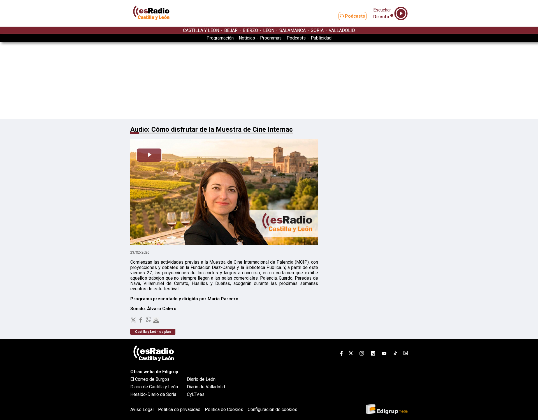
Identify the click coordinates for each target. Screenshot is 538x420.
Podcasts (354, 16)
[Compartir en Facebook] (141, 321)
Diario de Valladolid (206, 386)
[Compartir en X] (134, 321)
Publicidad (321, 38)
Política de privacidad (179, 409)
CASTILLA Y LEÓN (201, 30)
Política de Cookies (224, 409)
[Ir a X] (351, 354)
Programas (271, 38)
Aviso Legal (142, 409)
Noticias (247, 38)
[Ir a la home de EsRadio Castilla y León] (151, 24)
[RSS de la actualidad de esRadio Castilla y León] (405, 353)
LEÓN (268, 30)
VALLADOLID (342, 30)
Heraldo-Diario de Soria (153, 394)
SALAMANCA (292, 30)
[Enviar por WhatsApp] (149, 321)
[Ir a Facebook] (341, 354)
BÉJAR (231, 30)
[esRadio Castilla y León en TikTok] (395, 354)
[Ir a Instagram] (361, 354)
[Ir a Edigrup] (387, 409)
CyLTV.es (196, 394)
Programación (220, 38)
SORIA (317, 30)
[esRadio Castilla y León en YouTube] (384, 354)
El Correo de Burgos (150, 379)
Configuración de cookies (272, 409)
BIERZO (250, 30)
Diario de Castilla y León (154, 386)
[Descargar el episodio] (156, 320)
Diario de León (201, 379)
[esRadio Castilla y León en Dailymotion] (373, 354)
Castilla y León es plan (153, 332)
